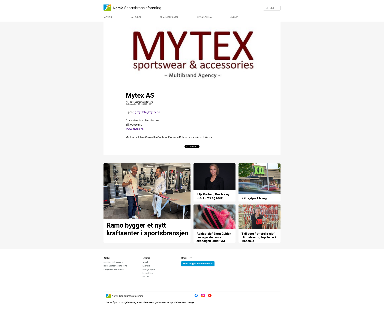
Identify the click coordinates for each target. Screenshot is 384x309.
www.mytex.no (135, 128)
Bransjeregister (169, 17)
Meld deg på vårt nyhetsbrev (198, 263)
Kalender (136, 17)
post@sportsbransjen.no (114, 262)
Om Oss (234, 17)
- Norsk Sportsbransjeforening (141, 102)
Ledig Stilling (204, 17)
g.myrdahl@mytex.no (147, 112)
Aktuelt (108, 17)
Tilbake (193, 146)
